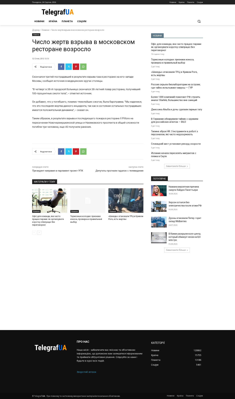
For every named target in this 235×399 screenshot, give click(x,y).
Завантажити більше (176, 166)
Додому (36, 30)
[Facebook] (61, 67)
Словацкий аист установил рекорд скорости (176, 143)
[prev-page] (34, 233)
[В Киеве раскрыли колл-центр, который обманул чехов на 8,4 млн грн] (159, 237)
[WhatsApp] (83, 67)
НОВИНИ (157, 35)
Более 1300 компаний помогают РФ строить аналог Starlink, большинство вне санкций (175, 99)
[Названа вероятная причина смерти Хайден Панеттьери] (159, 190)
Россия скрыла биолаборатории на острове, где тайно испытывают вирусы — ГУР (175, 86)
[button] (199, 21)
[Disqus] (87, 282)
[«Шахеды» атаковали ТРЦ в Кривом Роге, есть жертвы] (125, 200)
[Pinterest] (76, 67)
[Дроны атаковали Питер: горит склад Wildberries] (159, 222)
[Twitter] (68, 67)
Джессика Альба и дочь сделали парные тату (176, 109)
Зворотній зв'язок (86, 371)
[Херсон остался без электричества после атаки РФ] (159, 206)
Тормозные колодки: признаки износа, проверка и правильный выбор (86, 219)
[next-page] (39, 233)
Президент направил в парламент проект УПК (57, 170)
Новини (45, 30)
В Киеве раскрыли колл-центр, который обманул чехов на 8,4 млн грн (185, 236)
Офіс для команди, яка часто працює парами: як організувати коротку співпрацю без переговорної (176, 47)
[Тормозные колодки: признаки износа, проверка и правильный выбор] (87, 200)
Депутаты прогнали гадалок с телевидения (119, 170)
